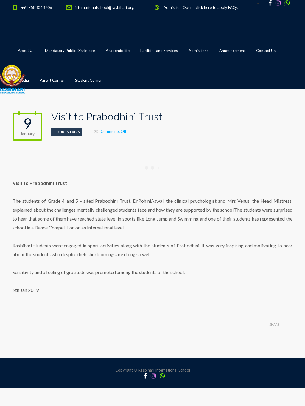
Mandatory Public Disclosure (70, 50)
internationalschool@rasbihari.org (104, 7)
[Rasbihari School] (39, 110)
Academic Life (118, 50)
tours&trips (67, 132)
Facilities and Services (159, 50)
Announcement (232, 50)
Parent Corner (52, 80)
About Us (26, 50)
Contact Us (266, 50)
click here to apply (211, 7)
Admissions (198, 50)
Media (23, 80)
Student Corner (88, 80)
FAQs (233, 7)
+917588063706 (36, 7)
